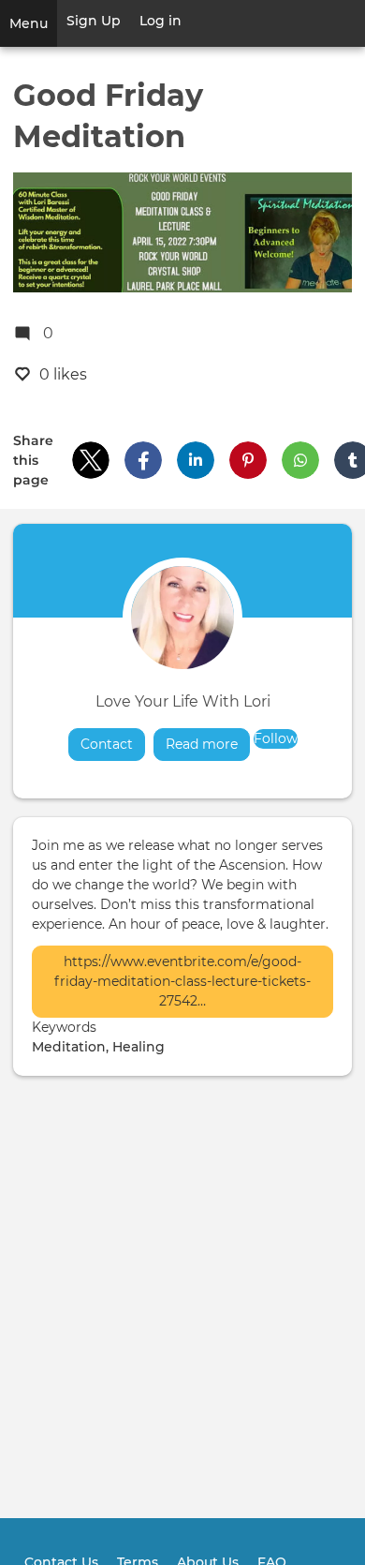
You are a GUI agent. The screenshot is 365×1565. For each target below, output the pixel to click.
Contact (106, 744)
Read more (208, 744)
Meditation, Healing (98, 1046)
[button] (91, 460)
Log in (160, 20)
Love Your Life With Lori (182, 701)
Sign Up (93, 20)
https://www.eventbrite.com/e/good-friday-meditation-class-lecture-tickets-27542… (182, 981)
